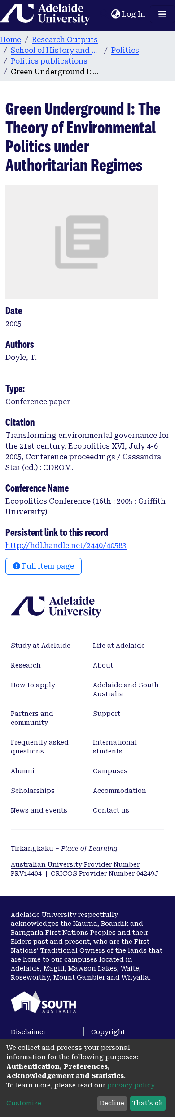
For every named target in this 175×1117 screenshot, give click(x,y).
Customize (23, 1103)
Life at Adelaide (119, 645)
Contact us (111, 810)
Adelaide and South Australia (126, 689)
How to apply (33, 685)
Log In (134, 14)
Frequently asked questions (40, 747)
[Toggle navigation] (162, 14)
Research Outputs (65, 39)
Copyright (108, 1032)
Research (26, 665)
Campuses (110, 771)
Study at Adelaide (40, 645)
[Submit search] (104, 14)
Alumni (23, 771)
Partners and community (32, 718)
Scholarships (33, 790)
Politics (125, 50)
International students (115, 747)
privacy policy (130, 1085)
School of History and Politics (56, 50)
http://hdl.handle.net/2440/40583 (66, 545)
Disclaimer (28, 1032)
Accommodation (119, 790)
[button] (115, 14)
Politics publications (49, 61)
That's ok (147, 1103)
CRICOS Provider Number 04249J (104, 873)
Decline (112, 1103)
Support (106, 713)
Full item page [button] (47, 566)
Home (10, 39)
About (103, 665)
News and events (39, 810)
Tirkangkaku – (64, 848)
